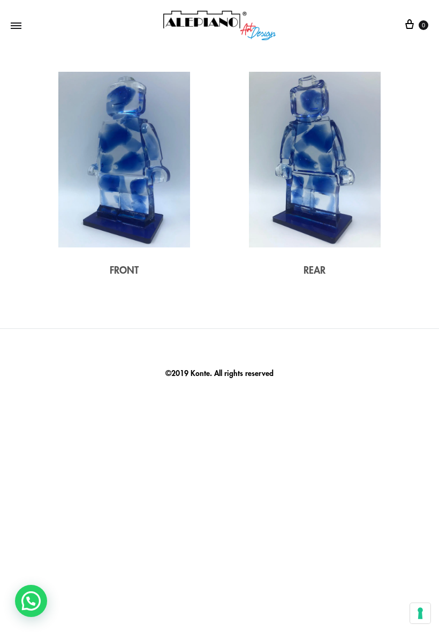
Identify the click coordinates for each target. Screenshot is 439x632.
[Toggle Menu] (16, 25)
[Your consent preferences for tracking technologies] (420, 613)
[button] (31, 601)
